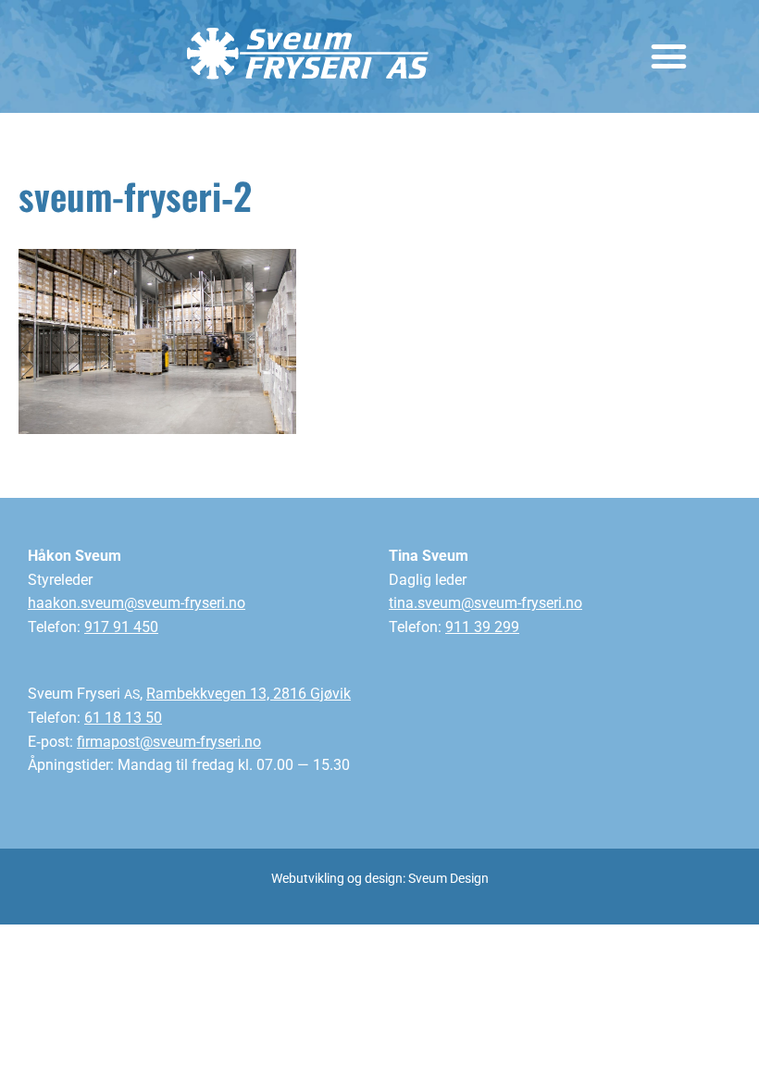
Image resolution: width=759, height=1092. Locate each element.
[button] (668, 56)
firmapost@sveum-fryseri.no (169, 742)
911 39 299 (482, 627)
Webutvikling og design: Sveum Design (380, 878)
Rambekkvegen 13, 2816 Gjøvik (248, 693)
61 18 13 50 (123, 717)
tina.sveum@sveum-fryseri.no (485, 603)
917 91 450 (121, 627)
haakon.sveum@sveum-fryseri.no (136, 603)
